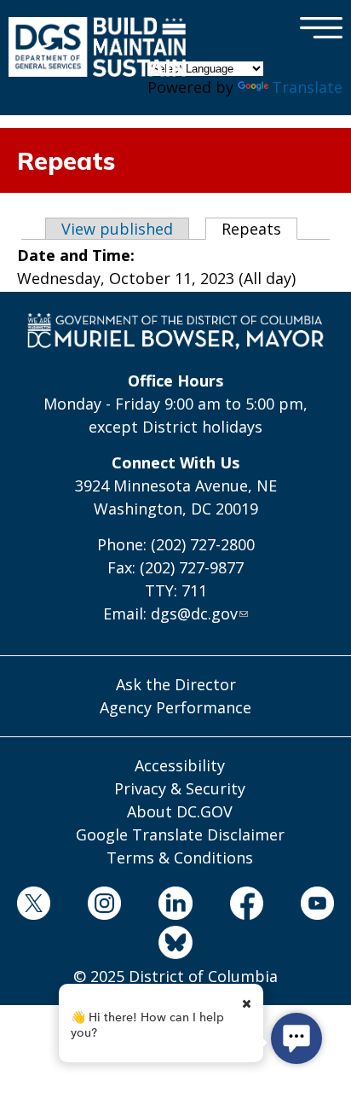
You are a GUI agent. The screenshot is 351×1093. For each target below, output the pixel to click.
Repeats (259, 228)
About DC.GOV (180, 811)
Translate (307, 87)
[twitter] (33, 906)
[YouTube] (317, 906)
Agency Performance (175, 707)
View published (117, 228)
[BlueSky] (175, 945)
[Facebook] (246, 906)
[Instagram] (105, 906)
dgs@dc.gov (194, 613)
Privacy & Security (179, 788)
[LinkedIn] (175, 906)
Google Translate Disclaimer (180, 834)
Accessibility (180, 765)
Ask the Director (176, 684)
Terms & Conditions (179, 857)
